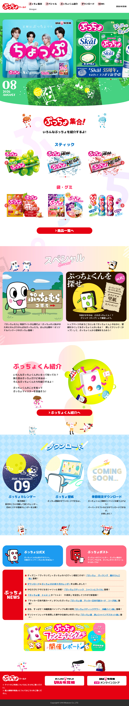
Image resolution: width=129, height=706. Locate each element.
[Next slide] (122, 163)
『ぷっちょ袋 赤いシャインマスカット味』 (100, 614)
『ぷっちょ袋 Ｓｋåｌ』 (39, 595)
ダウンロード (88, 3)
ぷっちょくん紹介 (69, 3)
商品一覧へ (65, 230)
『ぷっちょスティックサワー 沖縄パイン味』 (95, 609)
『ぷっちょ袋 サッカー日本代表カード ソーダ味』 (94, 600)
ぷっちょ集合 (35, 3)
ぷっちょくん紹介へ (65, 412)
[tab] (107, 79)
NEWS (101, 3)
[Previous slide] (7, 163)
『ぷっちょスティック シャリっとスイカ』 (84, 589)
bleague (33, 9)
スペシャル (51, 3)
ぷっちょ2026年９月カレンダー (56, 584)
